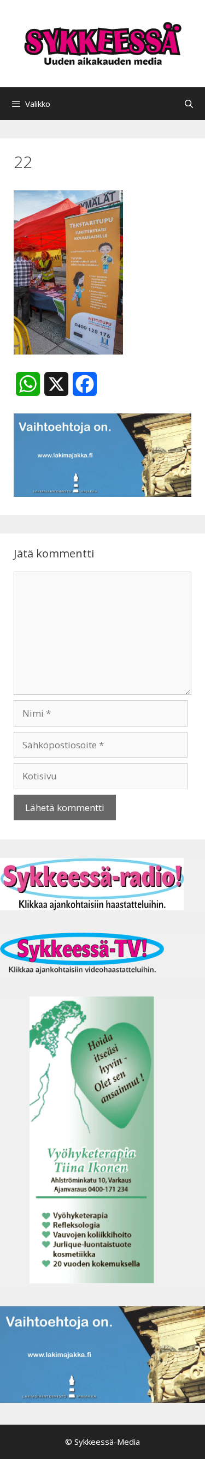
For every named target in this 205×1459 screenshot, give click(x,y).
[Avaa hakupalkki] (189, 103)
